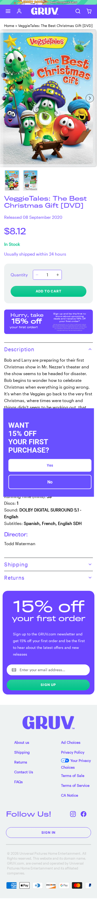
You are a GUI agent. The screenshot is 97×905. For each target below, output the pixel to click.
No (50, 482)
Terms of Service (75, 785)
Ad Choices (70, 742)
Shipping (22, 752)
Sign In (48, 832)
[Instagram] (73, 814)
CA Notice (69, 795)
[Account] (19, 11)
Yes (50, 465)
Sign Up (48, 685)
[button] (8, 11)
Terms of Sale (72, 775)
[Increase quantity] (58, 275)
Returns (20, 762)
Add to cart (49, 291)
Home (9, 25)
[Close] (87, 414)
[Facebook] (83, 814)
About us (21, 742)
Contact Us (23, 772)
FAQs (18, 782)
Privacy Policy (72, 752)
